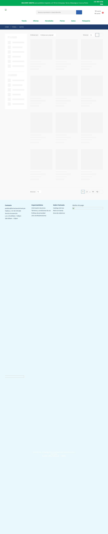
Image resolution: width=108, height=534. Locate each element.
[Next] (101, 191)
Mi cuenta (98, 11)
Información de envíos (38, 208)
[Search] (79, 12)
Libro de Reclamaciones (38, 216)
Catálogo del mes (58, 208)
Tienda (23, 21)
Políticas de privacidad (38, 213)
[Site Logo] (19, 12)
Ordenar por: (34, 35)
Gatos (73, 21)
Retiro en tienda (58, 210)
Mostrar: (85, 35)
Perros (62, 21)
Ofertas (35, 21)
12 (97, 192)
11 (93, 192)
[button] (97, 35)
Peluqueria (86, 21)
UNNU (63, 456)
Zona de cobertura (59, 213)
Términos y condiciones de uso (41, 210)
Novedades (49, 21)
